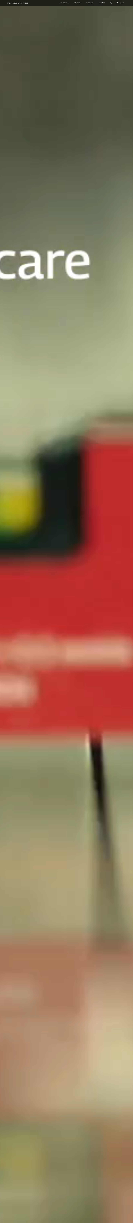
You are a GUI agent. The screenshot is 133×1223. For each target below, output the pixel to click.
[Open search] (111, 2)
